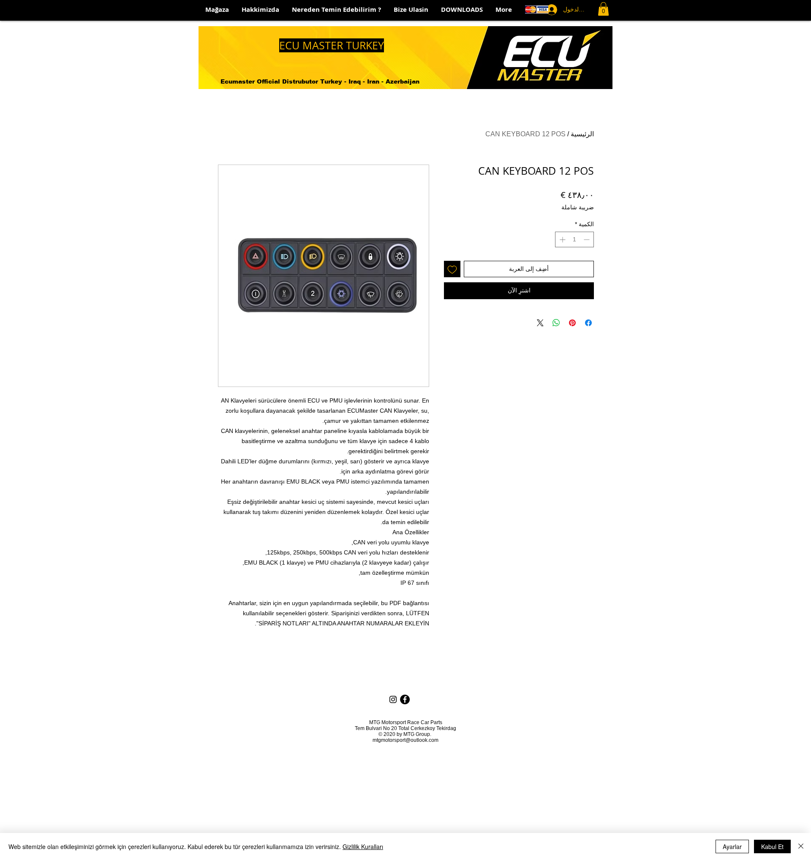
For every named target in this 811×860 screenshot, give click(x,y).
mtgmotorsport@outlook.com (405, 740)
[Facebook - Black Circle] (405, 699)
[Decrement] (587, 239)
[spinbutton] (574, 239)
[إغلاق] (801, 846)
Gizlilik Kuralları (363, 846)
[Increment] (561, 239)
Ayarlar (732, 846)
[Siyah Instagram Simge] (393, 699)
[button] (603, 9)
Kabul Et (772, 846)
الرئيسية (582, 134)
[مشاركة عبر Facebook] (588, 323)
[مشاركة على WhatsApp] (556, 323)
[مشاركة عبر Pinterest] (572, 323)
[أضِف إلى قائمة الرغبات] (452, 269)
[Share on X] (540, 323)
